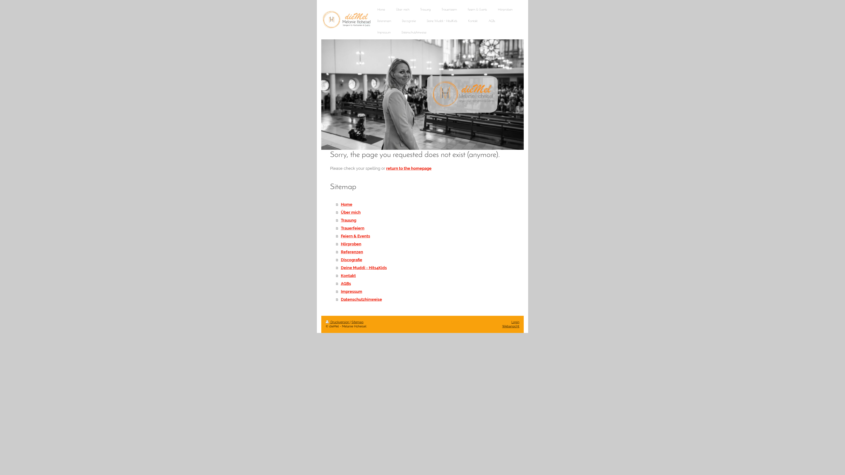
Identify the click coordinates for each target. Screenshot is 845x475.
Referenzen (352, 252)
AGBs (346, 283)
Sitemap (357, 322)
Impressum (351, 291)
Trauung (348, 220)
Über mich (351, 212)
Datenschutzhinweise (361, 299)
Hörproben (351, 244)
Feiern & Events (355, 236)
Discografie (351, 260)
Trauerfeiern (352, 228)
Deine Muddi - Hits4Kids (364, 267)
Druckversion (340, 322)
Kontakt (348, 275)
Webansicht (510, 326)
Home (346, 204)
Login (515, 322)
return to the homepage (409, 168)
